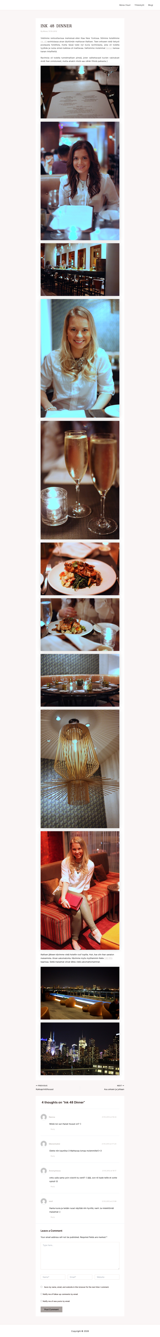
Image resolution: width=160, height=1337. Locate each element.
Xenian (109, 48)
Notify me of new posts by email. (56, 1301)
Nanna (52, 1117)
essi (51, 1201)
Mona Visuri (124, 5)
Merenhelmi (54, 1144)
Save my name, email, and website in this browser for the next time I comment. (76, 1287)
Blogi (150, 5)
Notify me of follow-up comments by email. (60, 1294)
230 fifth (108, 958)
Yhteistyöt (139, 5)
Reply (53, 1129)
